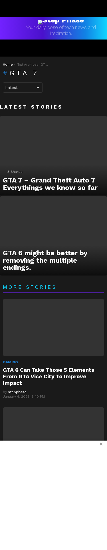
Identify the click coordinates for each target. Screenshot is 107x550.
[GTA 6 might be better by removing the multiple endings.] (53, 236)
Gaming (10, 362)
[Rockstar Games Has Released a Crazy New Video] (53, 435)
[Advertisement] (53, 495)
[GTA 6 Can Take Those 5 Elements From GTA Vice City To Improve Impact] (53, 327)
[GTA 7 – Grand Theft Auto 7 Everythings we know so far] (53, 156)
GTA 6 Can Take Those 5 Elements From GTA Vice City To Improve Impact (48, 376)
